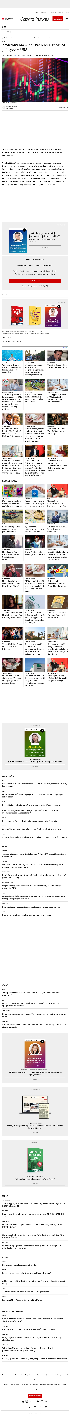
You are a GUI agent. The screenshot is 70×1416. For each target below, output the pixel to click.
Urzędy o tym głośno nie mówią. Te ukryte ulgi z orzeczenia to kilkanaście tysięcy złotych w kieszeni (34, 503)
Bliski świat (5, 1221)
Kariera (31, 1375)
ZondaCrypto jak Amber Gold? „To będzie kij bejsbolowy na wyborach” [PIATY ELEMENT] (34, 876)
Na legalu (5, 1242)
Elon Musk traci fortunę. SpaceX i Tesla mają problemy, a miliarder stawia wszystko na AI (32, 1320)
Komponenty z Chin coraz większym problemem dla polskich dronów (11, 529)
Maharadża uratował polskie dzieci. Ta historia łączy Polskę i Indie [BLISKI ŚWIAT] (32, 1225)
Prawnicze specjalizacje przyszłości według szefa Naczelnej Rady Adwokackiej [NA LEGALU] (31, 1247)
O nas (10, 1375)
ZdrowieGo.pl (42, 1384)
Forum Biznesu (62, 1384)
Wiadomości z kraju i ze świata (12, 37)
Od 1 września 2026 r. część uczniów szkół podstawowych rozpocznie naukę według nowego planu (33, 865)
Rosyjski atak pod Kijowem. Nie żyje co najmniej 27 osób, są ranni (31, 805)
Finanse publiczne (7, 882)
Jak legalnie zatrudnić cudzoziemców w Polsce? (35, 1179)
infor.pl (61, 12)
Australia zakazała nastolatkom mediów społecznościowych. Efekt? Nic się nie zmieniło (34, 1025)
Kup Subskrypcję (58, 18)
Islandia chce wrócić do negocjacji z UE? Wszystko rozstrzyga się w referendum (32, 795)
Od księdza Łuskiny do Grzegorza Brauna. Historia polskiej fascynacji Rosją (33, 1282)
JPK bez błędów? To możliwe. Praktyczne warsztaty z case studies (35, 761)
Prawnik (4, 850)
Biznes (4, 826)
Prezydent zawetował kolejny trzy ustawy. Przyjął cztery (27, 915)
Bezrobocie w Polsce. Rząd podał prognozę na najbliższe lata (29, 821)
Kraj (3, 780)
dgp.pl (36, 12)
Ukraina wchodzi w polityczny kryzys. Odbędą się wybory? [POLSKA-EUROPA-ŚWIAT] (33, 1236)
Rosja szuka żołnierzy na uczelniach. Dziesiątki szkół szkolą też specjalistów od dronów (31, 1004)
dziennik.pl (44, 12)
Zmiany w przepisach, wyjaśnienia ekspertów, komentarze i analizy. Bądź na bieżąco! (35, 1127)
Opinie (4, 1261)
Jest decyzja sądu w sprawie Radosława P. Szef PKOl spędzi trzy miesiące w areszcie (35, 855)
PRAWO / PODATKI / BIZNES (35, 1123)
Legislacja (5, 912)
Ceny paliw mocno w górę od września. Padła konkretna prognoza (31, 829)
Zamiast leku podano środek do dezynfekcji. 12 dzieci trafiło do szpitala (34, 837)
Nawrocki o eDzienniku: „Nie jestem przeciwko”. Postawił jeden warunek (56, 503)
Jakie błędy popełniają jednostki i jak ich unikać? (44, 235)
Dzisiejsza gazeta (9, 19)
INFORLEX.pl (25, 1384)
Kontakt (4, 1375)
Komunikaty (24, 1375)
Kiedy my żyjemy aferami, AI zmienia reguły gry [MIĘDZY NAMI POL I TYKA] (34, 1215)
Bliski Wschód (6, 1010)
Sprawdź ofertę (35, 281)
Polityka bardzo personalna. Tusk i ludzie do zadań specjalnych (31, 907)
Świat (22, 37)
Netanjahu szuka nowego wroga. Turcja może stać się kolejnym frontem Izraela (34, 1015)
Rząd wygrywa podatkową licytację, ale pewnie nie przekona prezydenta (34, 1358)
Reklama (16, 1375)
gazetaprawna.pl (34, 1384)
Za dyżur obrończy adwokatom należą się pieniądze (25, 1292)
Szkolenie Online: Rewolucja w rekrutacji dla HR (35, 1070)
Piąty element (6, 872)
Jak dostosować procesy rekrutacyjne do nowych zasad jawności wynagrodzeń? (35, 1073)
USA (4, 337)
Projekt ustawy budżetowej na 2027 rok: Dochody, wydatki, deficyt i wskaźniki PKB (32, 886)
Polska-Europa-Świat (8, 1232)
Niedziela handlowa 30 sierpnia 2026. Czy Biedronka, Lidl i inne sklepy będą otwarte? (34, 785)
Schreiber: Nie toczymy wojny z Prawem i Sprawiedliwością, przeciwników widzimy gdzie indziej (29, 1349)
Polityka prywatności (42, 1375)
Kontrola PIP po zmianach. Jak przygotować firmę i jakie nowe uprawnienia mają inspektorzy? (30, 811)
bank (9, 337)
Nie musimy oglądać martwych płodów (19, 1265)
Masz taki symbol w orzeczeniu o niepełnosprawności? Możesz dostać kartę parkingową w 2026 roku (33, 897)
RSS (35, 1379)
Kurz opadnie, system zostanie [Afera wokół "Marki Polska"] (29, 1329)
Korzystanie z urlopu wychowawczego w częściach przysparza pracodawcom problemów (12, 503)
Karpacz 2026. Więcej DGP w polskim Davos (22, 1300)
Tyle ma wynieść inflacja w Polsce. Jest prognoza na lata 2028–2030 (34, 529)
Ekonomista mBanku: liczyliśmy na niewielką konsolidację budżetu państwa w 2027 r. (57, 529)
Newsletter (50, 1384)
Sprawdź (45, 247)
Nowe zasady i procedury (35, 1176)
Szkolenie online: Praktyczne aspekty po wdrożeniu (42, 241)
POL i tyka (5, 1211)
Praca (4, 817)
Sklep (67, 12)
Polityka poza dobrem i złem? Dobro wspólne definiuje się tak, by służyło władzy (31, 1338)
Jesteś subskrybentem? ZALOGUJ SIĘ (35, 286)
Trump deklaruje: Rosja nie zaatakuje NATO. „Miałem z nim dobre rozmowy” (31, 993)
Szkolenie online (35, 759)
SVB (14, 337)
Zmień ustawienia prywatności (59, 1375)
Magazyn (5, 903)
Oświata (4, 861)
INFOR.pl (18, 1384)
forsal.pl (53, 12)
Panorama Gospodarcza (35, 1389)
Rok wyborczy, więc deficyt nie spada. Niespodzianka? (26, 1273)
